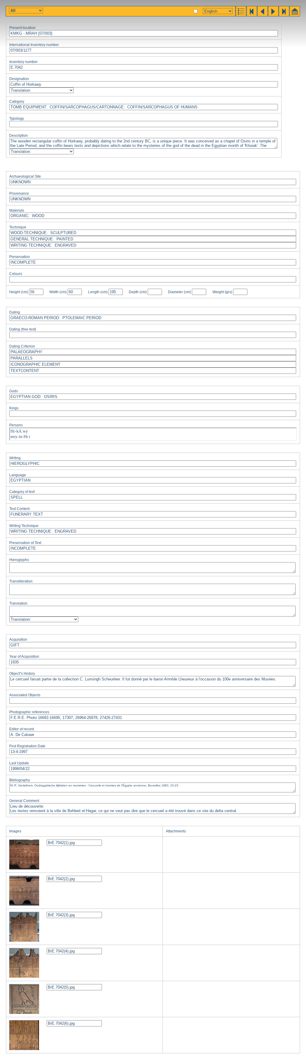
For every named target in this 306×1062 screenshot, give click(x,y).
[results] (240, 15)
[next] (272, 15)
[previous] (262, 15)
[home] (294, 15)
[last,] (283, 15)
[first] (251, 15)
